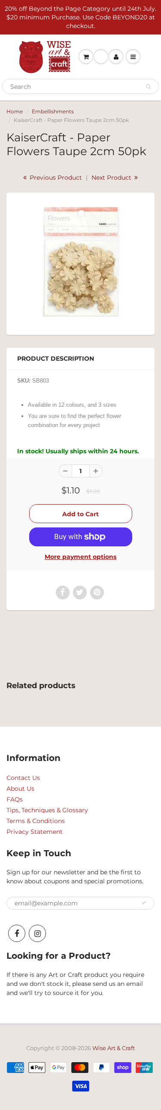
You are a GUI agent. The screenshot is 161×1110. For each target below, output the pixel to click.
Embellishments (53, 111)
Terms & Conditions (35, 821)
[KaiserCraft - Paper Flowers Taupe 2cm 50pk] (80, 263)
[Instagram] (37, 933)
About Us (20, 788)
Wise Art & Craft (113, 1048)
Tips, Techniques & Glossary (47, 810)
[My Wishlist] (100, 56)
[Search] (148, 87)
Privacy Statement (34, 832)
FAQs (14, 799)
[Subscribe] (144, 903)
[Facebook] (16, 933)
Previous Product (55, 177)
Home (14, 111)
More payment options (80, 557)
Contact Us (23, 778)
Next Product (112, 177)
